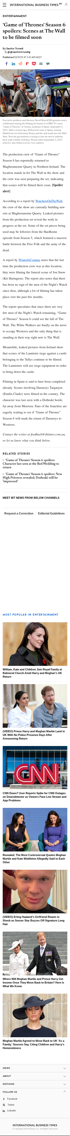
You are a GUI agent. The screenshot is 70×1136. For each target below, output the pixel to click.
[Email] (41, 63)
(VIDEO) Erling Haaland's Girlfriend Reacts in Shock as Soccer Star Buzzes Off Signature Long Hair (33, 920)
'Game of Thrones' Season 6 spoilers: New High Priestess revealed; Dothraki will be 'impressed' (32, 478)
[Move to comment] (48, 63)
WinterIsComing (29, 260)
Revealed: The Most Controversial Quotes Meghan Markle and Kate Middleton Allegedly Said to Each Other (34, 858)
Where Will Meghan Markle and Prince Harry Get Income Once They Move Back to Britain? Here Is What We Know (33, 982)
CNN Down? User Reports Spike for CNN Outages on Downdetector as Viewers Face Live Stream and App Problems (34, 797)
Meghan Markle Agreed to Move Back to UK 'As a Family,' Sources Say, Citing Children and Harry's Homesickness (33, 1044)
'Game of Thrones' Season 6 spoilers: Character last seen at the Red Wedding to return (31, 464)
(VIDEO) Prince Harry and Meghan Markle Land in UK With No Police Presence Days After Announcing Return (34, 735)
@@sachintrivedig (18, 52)
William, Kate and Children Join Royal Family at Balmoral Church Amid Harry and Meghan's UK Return (32, 673)
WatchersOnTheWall (48, 201)
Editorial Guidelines (51, 513)
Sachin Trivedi (14, 48)
